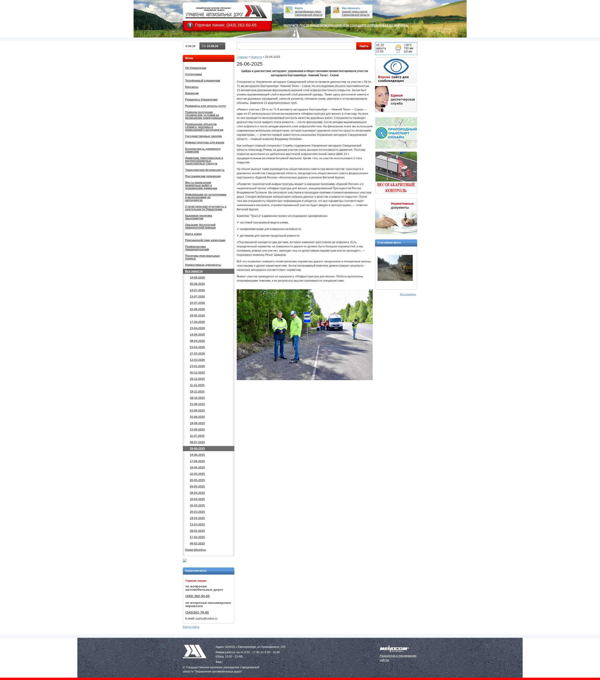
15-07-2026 (197, 296)
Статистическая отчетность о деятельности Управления (205, 208)
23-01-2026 (197, 366)
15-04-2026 (197, 328)
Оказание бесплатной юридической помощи (200, 226)
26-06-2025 (197, 448)
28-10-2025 (197, 398)
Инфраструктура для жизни (204, 142)
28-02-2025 (197, 530)
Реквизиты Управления (201, 99)
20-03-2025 (197, 505)
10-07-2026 (197, 303)
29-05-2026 (197, 315)
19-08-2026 (197, 277)
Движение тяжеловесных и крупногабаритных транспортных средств (204, 161)
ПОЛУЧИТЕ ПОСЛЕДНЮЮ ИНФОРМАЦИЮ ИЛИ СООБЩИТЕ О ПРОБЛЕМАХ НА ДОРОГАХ (346, 25)
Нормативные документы (203, 265)
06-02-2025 (197, 543)
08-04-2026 (197, 341)
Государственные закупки (203, 136)
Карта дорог (193, 234)
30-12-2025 (197, 372)
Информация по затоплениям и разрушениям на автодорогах (205, 197)
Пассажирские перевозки (203, 176)
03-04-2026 (197, 347)
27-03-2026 (197, 353)
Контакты (191, 87)
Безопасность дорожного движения (203, 150)
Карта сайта (191, 627)
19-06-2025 (197, 454)
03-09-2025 (197, 410)
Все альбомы (408, 294)
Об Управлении (195, 68)
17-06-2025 (197, 461)
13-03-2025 (197, 524)
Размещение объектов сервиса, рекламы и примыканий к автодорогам (204, 127)
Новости (256, 57)
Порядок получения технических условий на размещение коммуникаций (204, 115)
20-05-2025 (197, 480)
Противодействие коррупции (205, 240)
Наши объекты (195, 549)
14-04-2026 (197, 334)
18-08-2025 (197, 423)
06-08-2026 (197, 284)
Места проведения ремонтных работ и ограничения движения (201, 185)
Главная (242, 57)
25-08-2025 (197, 417)
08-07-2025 (197, 442)
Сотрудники (193, 74)
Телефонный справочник (202, 80)
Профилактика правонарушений (197, 248)
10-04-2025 (197, 499)
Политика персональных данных (202, 257)
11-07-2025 (197, 435)
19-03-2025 (197, 518)
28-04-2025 (197, 492)
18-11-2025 (197, 391)
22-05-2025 (197, 473)
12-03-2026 (197, 360)
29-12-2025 (197, 379)
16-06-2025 (197, 467)
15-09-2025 (197, 404)
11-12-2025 (197, 385)
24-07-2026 (197, 290)
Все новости (193, 271)
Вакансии (192, 93)
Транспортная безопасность (205, 170)
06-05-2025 (197, 486)
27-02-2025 (197, 537)
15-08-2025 (197, 429)
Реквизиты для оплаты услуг (205, 106)
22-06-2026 (197, 309)
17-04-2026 (197, 322)
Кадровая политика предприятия (198, 217)
